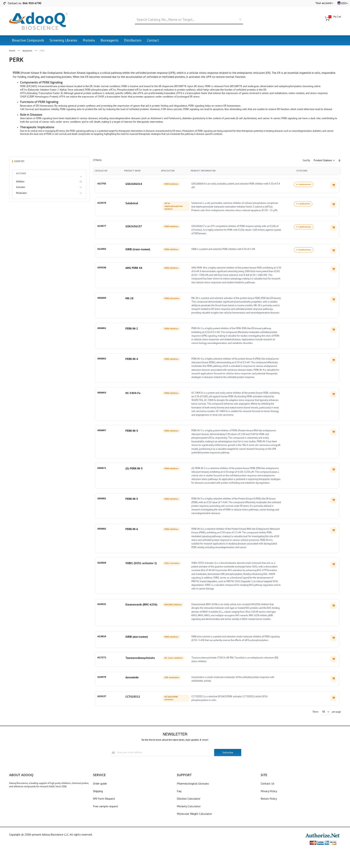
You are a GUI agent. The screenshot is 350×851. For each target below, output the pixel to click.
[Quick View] (333, 185)
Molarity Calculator (189, 806)
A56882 (101, 528)
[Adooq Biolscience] (38, 21)
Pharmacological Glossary (193, 783)
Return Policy (269, 798)
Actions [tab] (21, 173)
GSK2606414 (133, 184)
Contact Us (267, 783)
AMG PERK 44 (133, 268)
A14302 (101, 249)
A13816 (101, 636)
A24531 (101, 604)
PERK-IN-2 (131, 328)
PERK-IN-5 (131, 430)
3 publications (304, 184)
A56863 (101, 392)
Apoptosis (27, 50)
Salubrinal (131, 203)
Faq (179, 791)
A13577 (101, 226)
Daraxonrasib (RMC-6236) (141, 604)
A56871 (101, 468)
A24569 (101, 562)
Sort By (306, 160)
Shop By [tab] (19, 161)
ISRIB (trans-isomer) (137, 249)
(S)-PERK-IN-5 (134, 468)
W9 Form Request (104, 798)
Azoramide (132, 677)
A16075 (101, 677)
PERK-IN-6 (131, 529)
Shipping (98, 791)
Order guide (100, 783)
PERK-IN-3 (131, 499)
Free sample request (105, 806)
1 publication (304, 203)
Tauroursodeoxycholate (140, 658)
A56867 (101, 430)
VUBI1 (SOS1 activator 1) (141, 563)
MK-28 (129, 298)
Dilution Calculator (188, 798)
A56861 (101, 328)
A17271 (101, 657)
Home (12, 50)
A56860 (101, 298)
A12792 (101, 183)
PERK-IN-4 (131, 359)
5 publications (304, 249)
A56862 (101, 358)
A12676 (101, 202)
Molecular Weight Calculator (194, 813)
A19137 (101, 696)
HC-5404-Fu (132, 393)
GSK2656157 (133, 226)
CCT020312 (132, 696)
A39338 (101, 267)
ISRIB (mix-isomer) (136, 636)
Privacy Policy (269, 791)
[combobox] (189, 19)
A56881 (101, 498)
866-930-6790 (32, 3)
